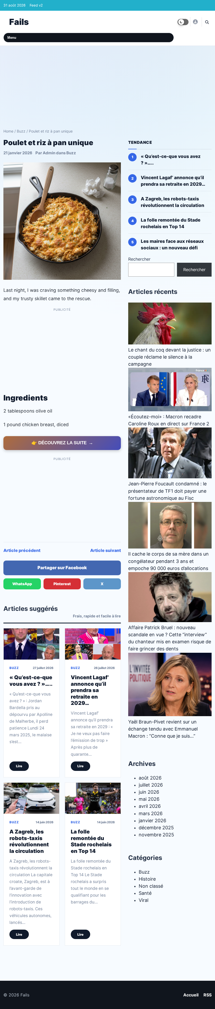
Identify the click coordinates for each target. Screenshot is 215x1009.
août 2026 (150, 777)
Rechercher (139, 259)
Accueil (190, 994)
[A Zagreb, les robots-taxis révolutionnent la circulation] (31, 798)
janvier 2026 (152, 820)
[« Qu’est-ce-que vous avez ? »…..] (31, 643)
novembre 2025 (156, 834)
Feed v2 (36, 5)
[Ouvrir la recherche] (207, 22)
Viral (143, 900)
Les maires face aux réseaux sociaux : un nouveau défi (172, 244)
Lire (19, 766)
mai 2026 (149, 799)
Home (8, 131)
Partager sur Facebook (62, 567)
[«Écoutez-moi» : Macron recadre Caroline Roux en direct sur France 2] (170, 389)
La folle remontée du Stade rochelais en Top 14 (91, 841)
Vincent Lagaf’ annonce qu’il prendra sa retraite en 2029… (90, 690)
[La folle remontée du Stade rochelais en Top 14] (93, 798)
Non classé (151, 886)
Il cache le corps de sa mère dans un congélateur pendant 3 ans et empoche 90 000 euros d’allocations (168, 561)
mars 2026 (151, 813)
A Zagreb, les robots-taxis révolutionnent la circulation (29, 841)
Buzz (21, 131)
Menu (11, 38)
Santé (145, 893)
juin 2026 (149, 792)
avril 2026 (150, 806)
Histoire (147, 879)
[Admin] (195, 21)
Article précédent (21, 550)
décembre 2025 (156, 827)
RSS (207, 994)
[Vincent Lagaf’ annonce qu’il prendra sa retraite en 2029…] (93, 643)
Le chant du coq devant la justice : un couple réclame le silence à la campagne (169, 357)
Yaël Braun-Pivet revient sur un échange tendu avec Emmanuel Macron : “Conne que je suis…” (163, 728)
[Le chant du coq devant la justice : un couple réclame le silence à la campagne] (170, 323)
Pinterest (62, 584)
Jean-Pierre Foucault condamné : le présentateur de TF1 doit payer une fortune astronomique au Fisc (167, 491)
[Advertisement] (107, 85)
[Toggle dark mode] (183, 22)
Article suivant (105, 550)
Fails (19, 22)
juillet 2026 (151, 785)
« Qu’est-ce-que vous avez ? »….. (30, 680)
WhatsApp (22, 584)
